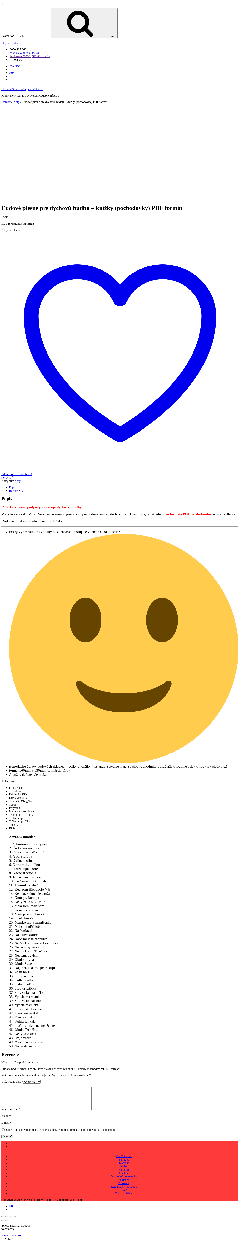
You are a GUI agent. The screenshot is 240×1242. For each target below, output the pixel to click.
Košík (123, 1166)
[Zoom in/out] (3, 1216)
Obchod (124, 1173)
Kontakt (124, 1163)
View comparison (12, 1235)
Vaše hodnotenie (12, 1081)
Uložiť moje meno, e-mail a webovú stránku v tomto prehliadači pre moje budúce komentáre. (61, 1129)
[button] (120, 1238)
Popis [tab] (12, 487)
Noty (17, 102)
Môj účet (15, 66)
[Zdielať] (10, 1216)
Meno (6, 1115)
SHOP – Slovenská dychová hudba (22, 89)
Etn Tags (123, 1159)
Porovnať (123, 1183)
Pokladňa (123, 1179)
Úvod (123, 1190)
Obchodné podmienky (124, 1176)
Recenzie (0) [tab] (16, 490)
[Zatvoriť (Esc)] (14, 1216)
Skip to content (10, 43)
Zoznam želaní (124, 1193)
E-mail (7, 1122)
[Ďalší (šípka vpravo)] (6, 1220)
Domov (6, 102)
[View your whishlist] (9, 69)
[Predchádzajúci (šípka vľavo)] (3, 1220)
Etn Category (124, 1156)
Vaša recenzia (11, 1109)
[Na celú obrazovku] (6, 1216)
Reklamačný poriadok (124, 1186)
